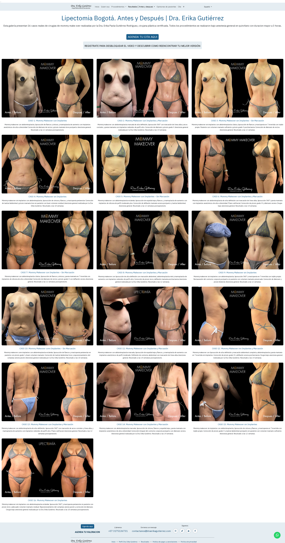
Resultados (145, 542)
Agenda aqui (87, 526)
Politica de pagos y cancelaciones (165, 542)
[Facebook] (195, 531)
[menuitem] (97, 6)
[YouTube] (188, 531)
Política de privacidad (189, 542)
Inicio (113, 542)
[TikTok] (182, 531)
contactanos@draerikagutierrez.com (151, 531)
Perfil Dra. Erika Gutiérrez (128, 542)
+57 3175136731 (118, 531)
